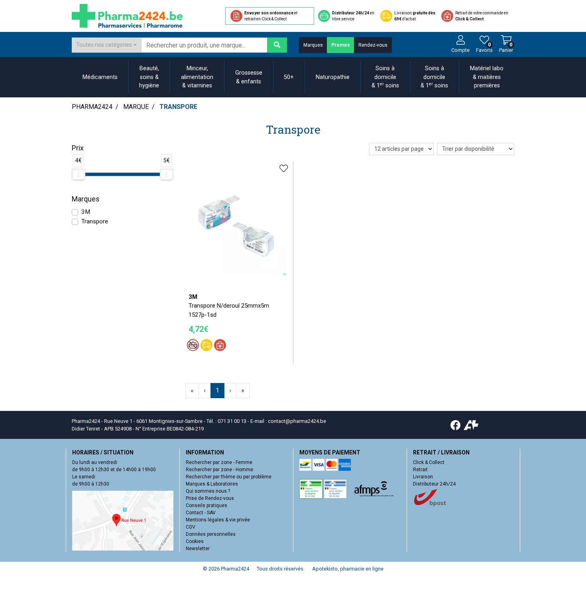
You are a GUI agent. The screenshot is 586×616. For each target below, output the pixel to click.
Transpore (94, 221)
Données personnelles (211, 534)
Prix (78, 148)
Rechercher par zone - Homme (219, 469)
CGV (190, 527)
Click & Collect (428, 462)
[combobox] (106, 45)
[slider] (78, 174)
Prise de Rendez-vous (210, 498)
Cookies (195, 541)
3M (85, 211)
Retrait (420, 469)
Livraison (423, 477)
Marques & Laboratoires (212, 484)
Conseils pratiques (206, 505)
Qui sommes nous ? (208, 491)
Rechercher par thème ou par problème (228, 477)
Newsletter (198, 548)
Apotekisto (347, 569)
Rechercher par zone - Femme (219, 462)
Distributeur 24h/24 (434, 484)
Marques (313, 45)
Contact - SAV (201, 512)
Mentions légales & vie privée (218, 520)
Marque (136, 107)
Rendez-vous (372, 45)
